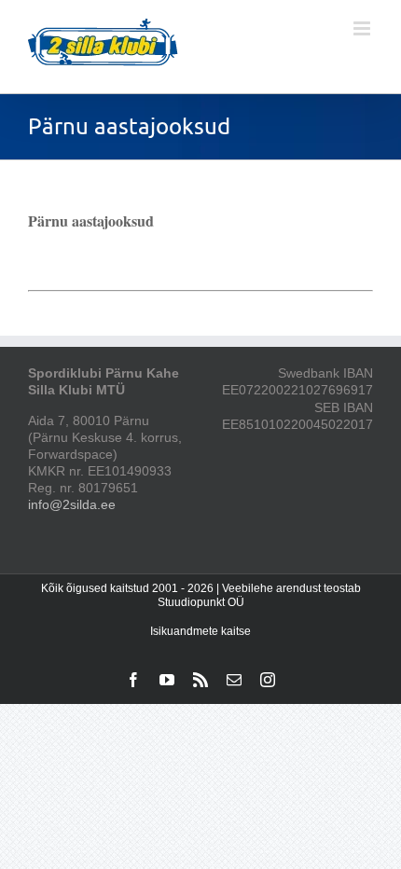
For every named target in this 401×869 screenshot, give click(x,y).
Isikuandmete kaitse (200, 631)
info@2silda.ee (72, 504)
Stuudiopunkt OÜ (201, 602)
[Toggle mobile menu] (363, 28)
